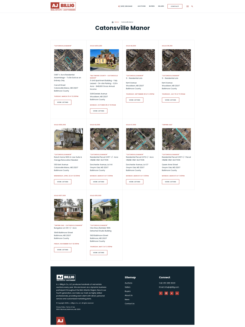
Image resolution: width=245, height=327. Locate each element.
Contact (175, 6)
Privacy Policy (60, 307)
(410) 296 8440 (126, 6)
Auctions (128, 283)
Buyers (128, 291)
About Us (129, 295)
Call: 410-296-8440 (167, 283)
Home (117, 22)
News (127, 299)
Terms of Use (70, 307)
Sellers (127, 287)
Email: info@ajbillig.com (169, 287)
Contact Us (129, 303)
